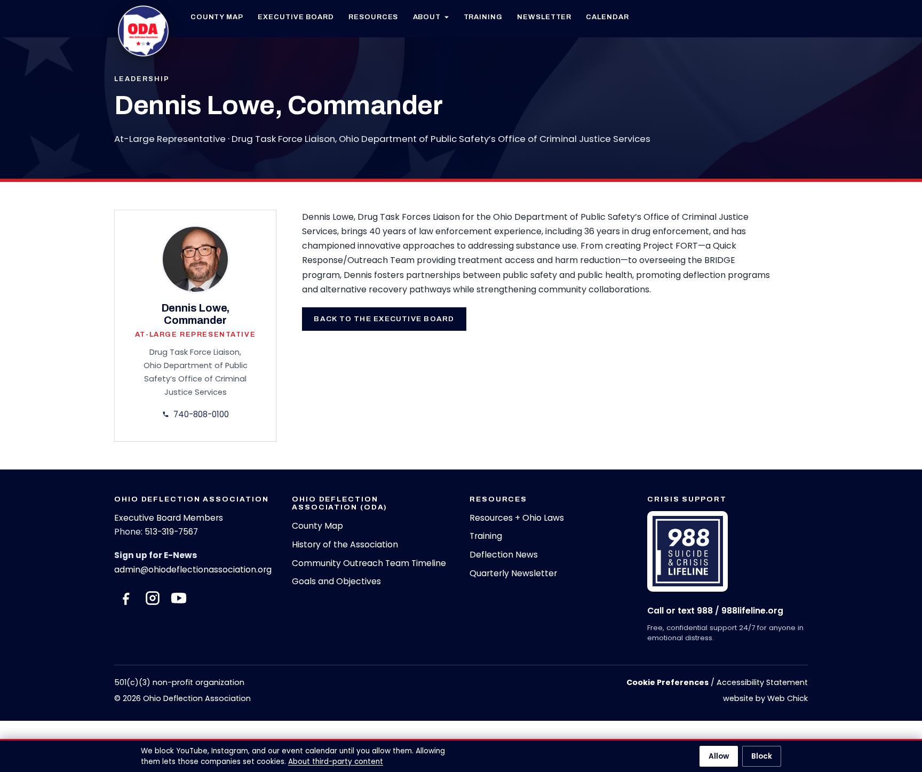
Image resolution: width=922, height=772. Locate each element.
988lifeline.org (752, 610)
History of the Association (345, 544)
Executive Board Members (168, 517)
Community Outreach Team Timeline (369, 563)
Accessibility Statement (762, 682)
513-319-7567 (171, 531)
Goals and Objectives (336, 581)
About (427, 17)
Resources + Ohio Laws (517, 517)
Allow (719, 756)
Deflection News (504, 554)
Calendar (607, 17)
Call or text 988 (680, 610)
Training (483, 17)
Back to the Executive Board (384, 319)
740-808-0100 (201, 414)
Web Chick (787, 698)
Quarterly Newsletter (513, 573)
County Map (216, 17)
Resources (373, 17)
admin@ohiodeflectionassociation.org (193, 569)
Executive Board (296, 17)
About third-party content (335, 762)
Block (761, 756)
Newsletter (544, 17)
